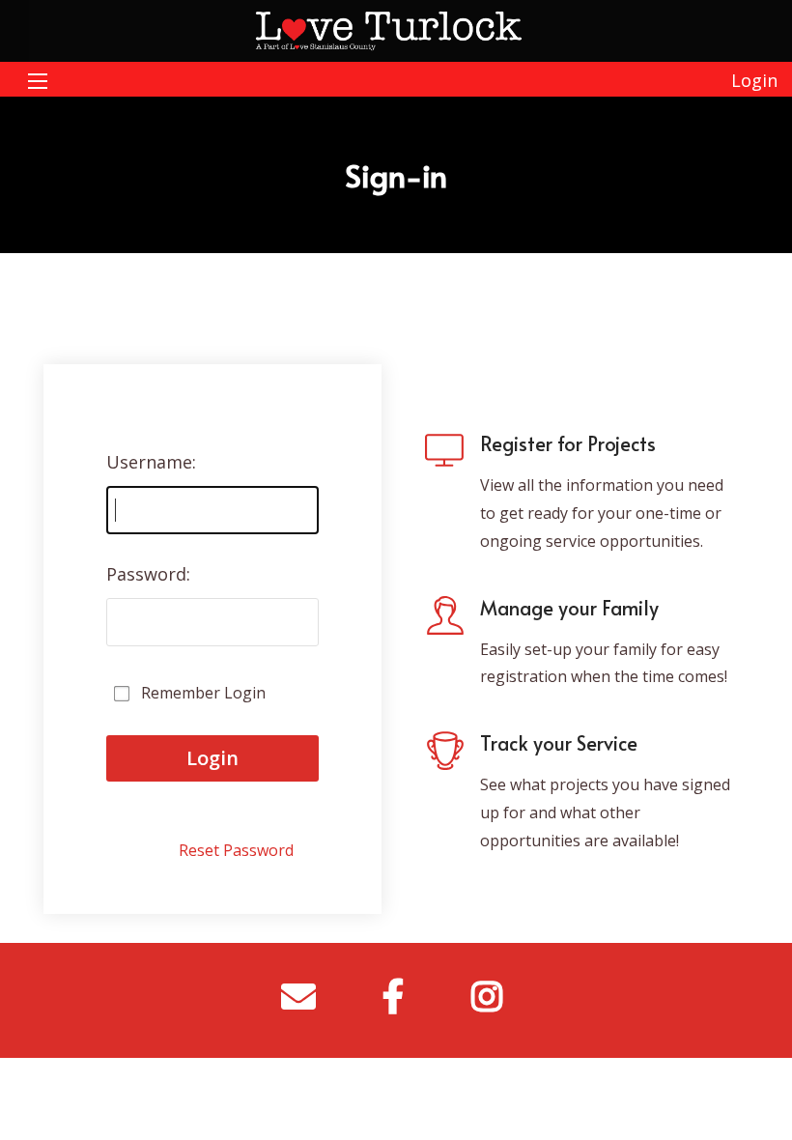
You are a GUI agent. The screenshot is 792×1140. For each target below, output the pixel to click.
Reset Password (236, 850)
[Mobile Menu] (37, 79)
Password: (148, 573)
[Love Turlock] (396, 29)
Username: (151, 461)
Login (754, 80)
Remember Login (203, 692)
